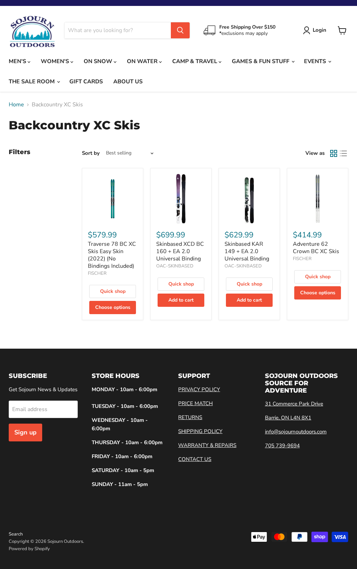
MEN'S (18, 61)
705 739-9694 (282, 445)
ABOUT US (128, 81)
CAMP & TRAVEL (195, 61)
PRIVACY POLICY (199, 389)
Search (16, 534)
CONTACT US (194, 459)
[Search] (180, 30)
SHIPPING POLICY (200, 431)
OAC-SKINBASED (174, 266)
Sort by (91, 153)
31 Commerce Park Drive (294, 403)
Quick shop (113, 291)
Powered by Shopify (29, 549)
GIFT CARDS (86, 81)
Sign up (25, 432)
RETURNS (190, 417)
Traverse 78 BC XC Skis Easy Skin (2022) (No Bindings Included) (112, 255)
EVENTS (315, 61)
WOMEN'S (55, 61)
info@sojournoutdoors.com (296, 431)
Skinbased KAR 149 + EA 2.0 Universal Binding (247, 251)
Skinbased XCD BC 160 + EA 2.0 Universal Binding (180, 251)
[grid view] (334, 153)
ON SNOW (99, 61)
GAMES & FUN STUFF (261, 61)
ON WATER (143, 61)
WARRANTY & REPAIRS (207, 445)
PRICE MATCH (195, 403)
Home (16, 104)
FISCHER (97, 273)
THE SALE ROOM (32, 81)
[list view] (343, 153)
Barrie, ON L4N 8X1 (288, 417)
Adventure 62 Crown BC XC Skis (316, 247)
